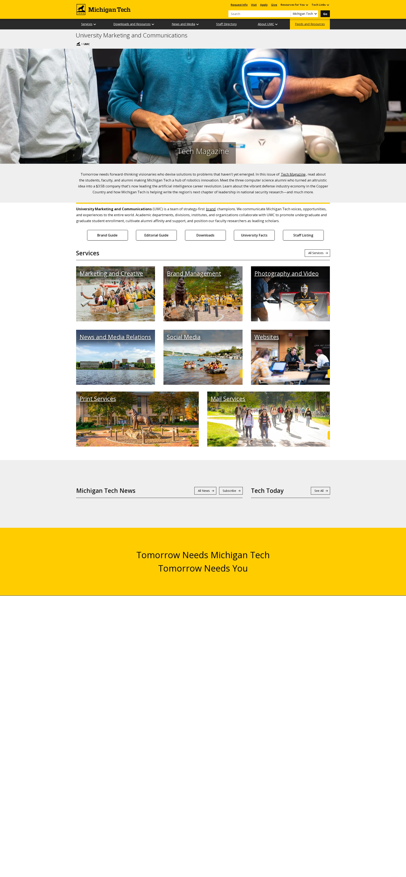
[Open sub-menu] (307, 5)
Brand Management (194, 273)
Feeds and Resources (310, 24)
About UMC (266, 24)
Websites (266, 337)
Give (274, 5)
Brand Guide (107, 235)
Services (86, 24)
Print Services (98, 399)
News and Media (183, 24)
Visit (254, 5)
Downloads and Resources (132, 24)
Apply (264, 5)
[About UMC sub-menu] (276, 24)
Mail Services (228, 399)
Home (78, 44)
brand (211, 208)
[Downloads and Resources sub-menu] (153, 24)
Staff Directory (226, 24)
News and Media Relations (115, 337)
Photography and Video (286, 273)
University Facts (254, 235)
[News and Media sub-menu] (197, 24)
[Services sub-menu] (95, 24)
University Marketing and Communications (131, 35)
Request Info (239, 5)
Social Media (183, 337)
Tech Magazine (293, 174)
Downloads (205, 235)
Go (325, 14)
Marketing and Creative (111, 273)
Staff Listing (303, 235)
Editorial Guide (156, 235)
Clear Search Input (287, 13)
